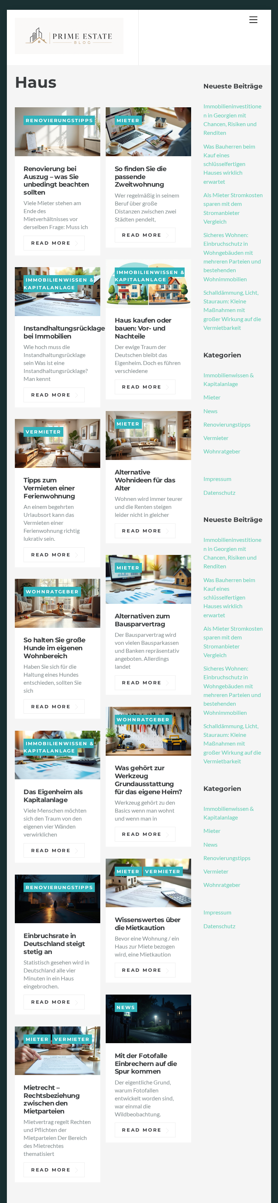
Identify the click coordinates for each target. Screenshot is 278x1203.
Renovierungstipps (59, 120)
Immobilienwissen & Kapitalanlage (150, 275)
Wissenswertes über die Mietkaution (148, 924)
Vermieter (43, 432)
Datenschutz (219, 492)
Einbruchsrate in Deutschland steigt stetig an (54, 944)
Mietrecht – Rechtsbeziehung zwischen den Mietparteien (52, 1099)
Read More (51, 243)
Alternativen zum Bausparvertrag (142, 620)
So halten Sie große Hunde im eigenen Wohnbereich (54, 648)
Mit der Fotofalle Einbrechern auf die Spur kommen (146, 1063)
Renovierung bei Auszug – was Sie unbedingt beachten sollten (56, 181)
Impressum (217, 478)
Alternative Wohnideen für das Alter (145, 480)
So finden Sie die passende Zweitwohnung (141, 177)
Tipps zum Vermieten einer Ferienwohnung (49, 488)
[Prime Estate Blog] (69, 49)
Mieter (128, 120)
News (126, 1007)
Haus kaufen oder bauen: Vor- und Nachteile (143, 328)
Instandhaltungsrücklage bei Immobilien (64, 332)
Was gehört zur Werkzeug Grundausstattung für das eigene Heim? (148, 780)
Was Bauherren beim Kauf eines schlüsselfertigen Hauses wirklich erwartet (229, 164)
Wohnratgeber (52, 591)
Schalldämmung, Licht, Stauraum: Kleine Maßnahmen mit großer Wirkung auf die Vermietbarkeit (232, 310)
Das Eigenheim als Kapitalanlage (53, 796)
